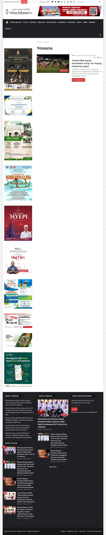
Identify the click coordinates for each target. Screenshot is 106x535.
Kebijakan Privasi (72, 531)
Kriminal (92, 22)
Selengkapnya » (78, 80)
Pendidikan (62, 22)
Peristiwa (41, 22)
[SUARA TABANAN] (19, 11)
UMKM (85, 22)
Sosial (79, 22)
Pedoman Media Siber (94, 531)
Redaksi (63, 531)
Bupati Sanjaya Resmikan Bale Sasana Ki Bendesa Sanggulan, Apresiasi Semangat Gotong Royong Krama (19, 420)
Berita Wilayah (16, 22)
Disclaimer (82, 531)
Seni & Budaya (51, 22)
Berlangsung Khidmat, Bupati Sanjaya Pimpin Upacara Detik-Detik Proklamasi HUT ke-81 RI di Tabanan (18, 403)
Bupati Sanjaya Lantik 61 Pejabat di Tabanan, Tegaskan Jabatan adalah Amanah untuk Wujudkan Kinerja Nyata (18, 435)
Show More (53, 467)
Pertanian (71, 22)
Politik (25, 22)
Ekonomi (33, 22)
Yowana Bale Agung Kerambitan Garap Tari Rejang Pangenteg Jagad (87, 63)
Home (40, 42)
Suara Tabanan (77, 55)
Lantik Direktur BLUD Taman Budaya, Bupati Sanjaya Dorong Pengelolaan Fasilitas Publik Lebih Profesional (17, 428)
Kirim (74, 409)
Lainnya (8, 28)
